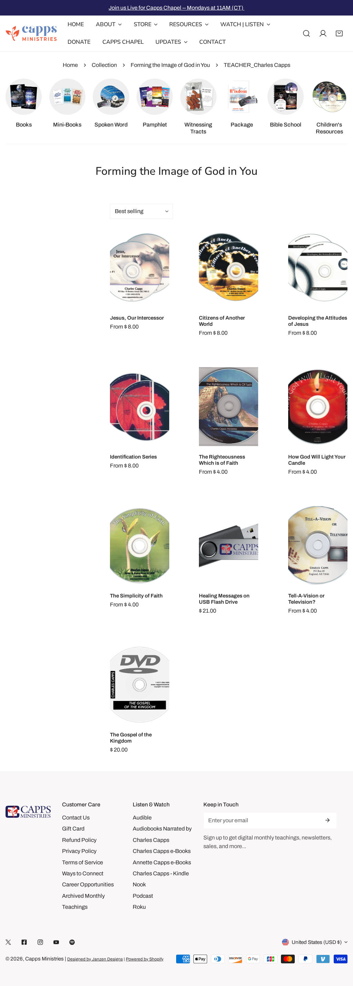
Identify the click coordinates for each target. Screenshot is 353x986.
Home (70, 65)
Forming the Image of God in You (170, 65)
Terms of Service (82, 862)
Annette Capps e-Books (162, 862)
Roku (139, 907)
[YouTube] (56, 942)
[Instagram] (40, 942)
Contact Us (76, 818)
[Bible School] (286, 97)
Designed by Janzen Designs (95, 959)
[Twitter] (8, 942)
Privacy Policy (79, 851)
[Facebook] (24, 942)
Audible (142, 818)
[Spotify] (72, 942)
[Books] (24, 97)
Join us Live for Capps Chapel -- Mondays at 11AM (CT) (176, 8)
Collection (104, 65)
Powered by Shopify (144, 959)
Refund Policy (79, 840)
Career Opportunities (88, 884)
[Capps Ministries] (31, 33)
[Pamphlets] (155, 97)
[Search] (306, 33)
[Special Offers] (242, 97)
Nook (139, 884)
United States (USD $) (317, 942)
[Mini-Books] (67, 97)
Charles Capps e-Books (162, 851)
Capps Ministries (44, 959)
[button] (339, 33)
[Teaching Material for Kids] (329, 97)
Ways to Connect (82, 873)
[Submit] (327, 820)
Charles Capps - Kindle (161, 873)
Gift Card (73, 829)
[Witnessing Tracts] (198, 97)
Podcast (143, 896)
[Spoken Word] (111, 97)
